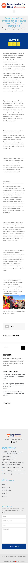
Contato (4, 496)
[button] (14, 11)
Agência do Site (20, 561)
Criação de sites (8, 561)
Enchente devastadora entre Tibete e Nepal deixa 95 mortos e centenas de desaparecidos (13, 385)
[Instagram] (14, 442)
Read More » (5, 380)
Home (3, 28)
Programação (6, 490)
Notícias (4, 493)
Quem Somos (6, 487)
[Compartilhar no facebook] (10, 44)
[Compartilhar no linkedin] (18, 44)
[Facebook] (11, 442)
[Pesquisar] (23, 348)
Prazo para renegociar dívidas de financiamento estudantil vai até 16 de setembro (13, 393)
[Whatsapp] (16, 442)
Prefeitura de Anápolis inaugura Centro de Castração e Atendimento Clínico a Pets (14, 376)
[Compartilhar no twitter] (14, 44)
